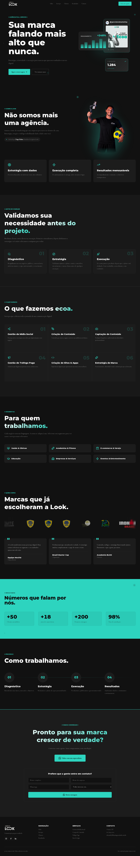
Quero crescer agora (18, 72)
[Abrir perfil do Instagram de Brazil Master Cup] (90, 523)
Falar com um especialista (71, 758)
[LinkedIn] (15, 838)
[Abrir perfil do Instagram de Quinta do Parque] (71, 523)
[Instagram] (6, 838)
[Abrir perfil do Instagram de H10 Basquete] (34, 523)
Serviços (58, 3)
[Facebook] (11, 838)
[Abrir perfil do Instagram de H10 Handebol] (52, 523)
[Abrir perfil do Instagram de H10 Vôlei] (15, 523)
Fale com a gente (125, 3)
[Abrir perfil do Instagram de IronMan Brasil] (114, 523)
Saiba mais (11, 348)
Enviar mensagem (71, 795)
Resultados (75, 3)
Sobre (51, 3)
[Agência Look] (13, 3)
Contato (83, 3)
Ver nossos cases (40, 72)
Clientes (66, 3)
